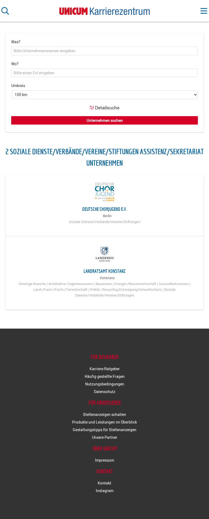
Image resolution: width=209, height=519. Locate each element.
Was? (15, 41)
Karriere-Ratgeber (105, 368)
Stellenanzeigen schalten (104, 414)
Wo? (15, 63)
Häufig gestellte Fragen (105, 376)
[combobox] (104, 51)
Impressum (104, 460)
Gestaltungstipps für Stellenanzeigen (104, 429)
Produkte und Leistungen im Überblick (104, 422)
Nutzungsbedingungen (104, 384)
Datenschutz (104, 391)
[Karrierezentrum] (104, 10)
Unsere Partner (104, 437)
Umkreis (18, 85)
